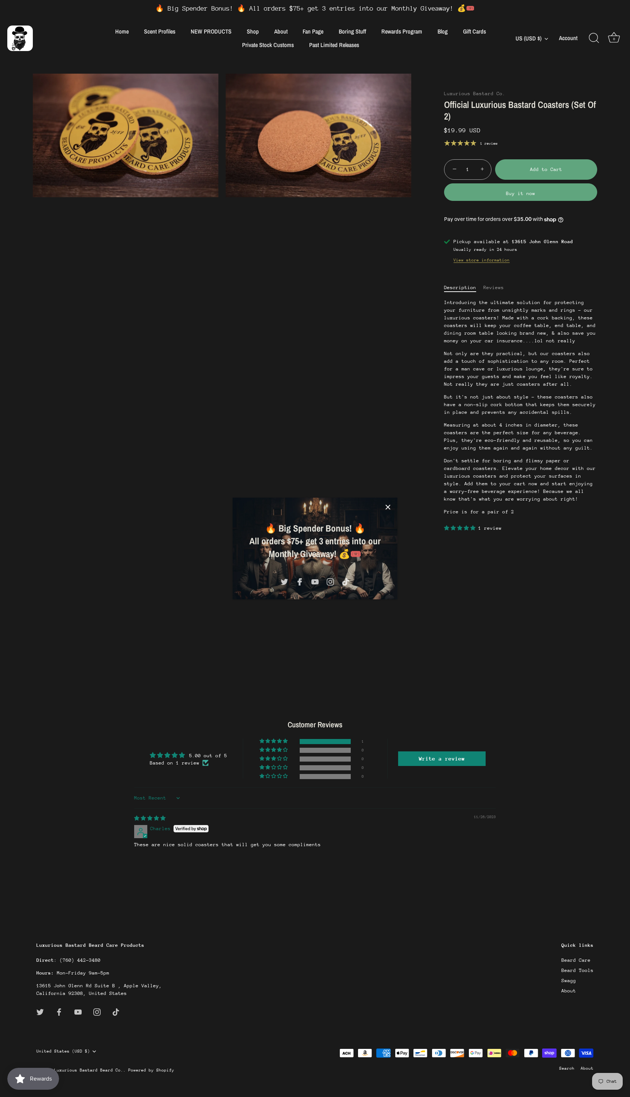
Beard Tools (577, 970)
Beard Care (576, 960)
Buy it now (520, 193)
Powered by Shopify (151, 1070)
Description (460, 287)
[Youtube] (315, 581)
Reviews (493, 287)
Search (567, 1068)
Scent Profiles (159, 31)
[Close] (388, 507)
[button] (461, 528)
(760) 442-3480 (80, 960)
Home (122, 31)
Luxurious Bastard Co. (474, 93)
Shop (253, 31)
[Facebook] (299, 581)
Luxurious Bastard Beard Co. (88, 1070)
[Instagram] (330, 581)
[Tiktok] (345, 581)
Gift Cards (474, 31)
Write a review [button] (442, 758)
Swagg (568, 980)
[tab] (463, 287)
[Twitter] (284, 581)
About (281, 31)
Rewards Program (401, 31)
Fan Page (313, 31)
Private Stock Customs (268, 45)
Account (568, 38)
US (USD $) (528, 38)
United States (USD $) (63, 1051)
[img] (150, 818)
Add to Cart (546, 169)
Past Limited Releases (334, 45)
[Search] (594, 38)
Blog (443, 31)
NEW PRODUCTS (211, 31)
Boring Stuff (352, 31)
